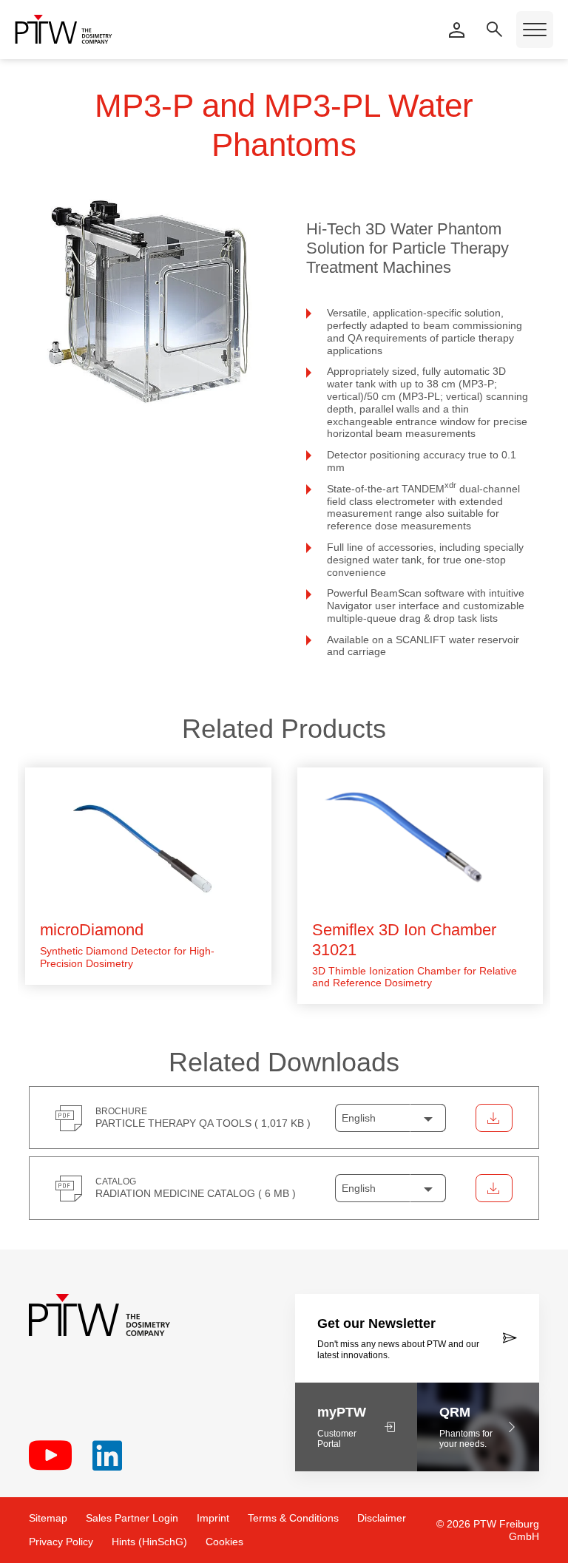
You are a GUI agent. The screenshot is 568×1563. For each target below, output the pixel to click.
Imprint (213, 1518)
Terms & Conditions (293, 1518)
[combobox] (390, 1118)
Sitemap (48, 1518)
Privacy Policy (61, 1541)
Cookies (224, 1541)
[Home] (63, 29)
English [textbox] (359, 1118)
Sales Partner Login (132, 1518)
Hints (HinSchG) (149, 1541)
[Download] (494, 1118)
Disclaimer (381, 1518)
